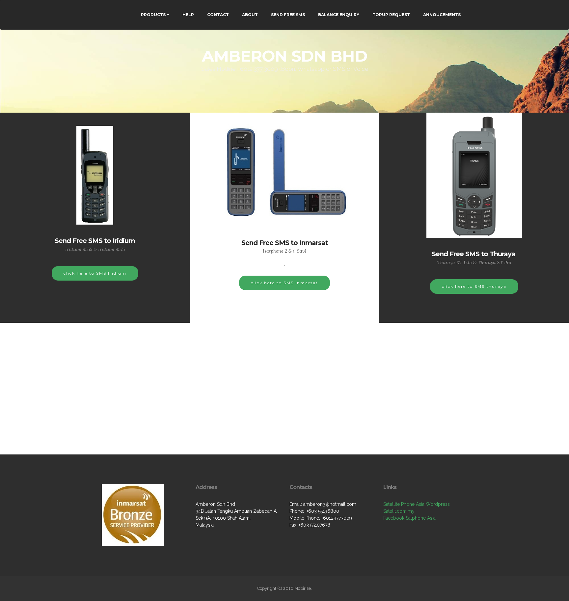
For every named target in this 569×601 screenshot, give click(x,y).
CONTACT (218, 14)
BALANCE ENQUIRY (338, 14)
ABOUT (250, 14)
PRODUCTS (153, 14)
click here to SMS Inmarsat (284, 282)
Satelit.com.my (399, 511)
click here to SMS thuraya (474, 286)
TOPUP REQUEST (391, 14)
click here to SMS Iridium (95, 273)
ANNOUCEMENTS (442, 14)
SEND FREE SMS (288, 14)
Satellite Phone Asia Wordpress (416, 504)
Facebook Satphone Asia (409, 518)
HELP (188, 14)
